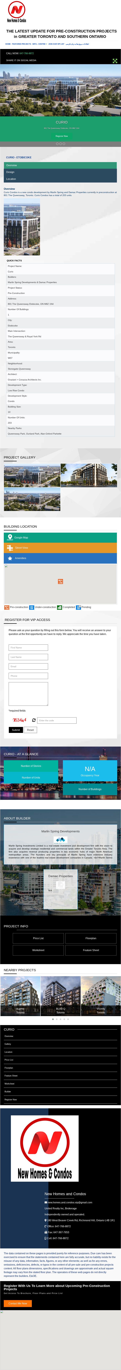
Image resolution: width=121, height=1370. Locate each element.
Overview (11, 165)
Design (10, 172)
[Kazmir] (20, 996)
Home (8, 44)
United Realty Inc (61, 1208)
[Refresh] (33, 720)
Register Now (62, 136)
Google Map (21, 537)
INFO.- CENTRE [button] (39, 44)
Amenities (20, 558)
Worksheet (38, 950)
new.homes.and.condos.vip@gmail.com (70, 1202)
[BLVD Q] (61, 996)
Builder (8, 1091)
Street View (21, 547)
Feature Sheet (91, 950)
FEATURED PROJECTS (21, 44)
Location (11, 179)
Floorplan (91, 938)
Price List (38, 938)
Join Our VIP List (56, 44)
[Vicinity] (101, 996)
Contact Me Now (18, 1303)
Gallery (8, 1044)
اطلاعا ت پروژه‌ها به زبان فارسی (77, 44)
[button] (60, 581)
